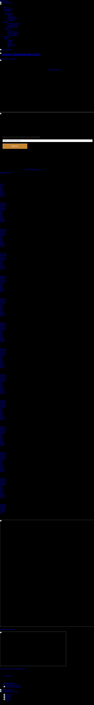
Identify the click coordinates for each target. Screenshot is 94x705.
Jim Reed (12, 59)
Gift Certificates (8, 9)
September (3, 208)
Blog (5, 7)
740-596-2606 (8, 676)
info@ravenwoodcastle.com (31, 169)
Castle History (11, 45)
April (1, 190)
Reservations (3, 1)
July (1, 185)
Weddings (6, 37)
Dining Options (11, 17)
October (2, 206)
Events (6, 22)
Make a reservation (5, 172)
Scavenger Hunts (12, 35)
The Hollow (10, 20)
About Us (10, 40)
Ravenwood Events (13, 23)
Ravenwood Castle (53, 69)
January (2, 195)
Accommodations (9, 13)
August (2, 184)
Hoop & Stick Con (12, 33)
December (3, 203)
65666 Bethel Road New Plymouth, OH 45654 (11, 684)
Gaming (6, 28)
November (3, 205)
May (1, 189)
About (5, 38)
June (1, 187)
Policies (9, 43)
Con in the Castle (12, 32)
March (2, 192)
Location (9, 41)
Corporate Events (12, 25)
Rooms (9, 15)
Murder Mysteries (12, 27)
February (2, 194)
